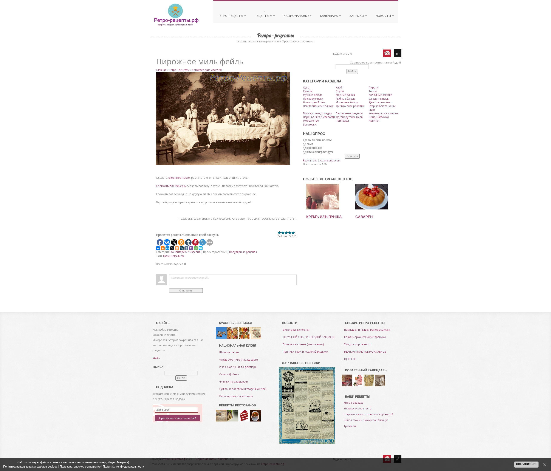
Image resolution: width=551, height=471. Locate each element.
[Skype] (201, 248)
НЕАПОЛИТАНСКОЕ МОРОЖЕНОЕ (365, 351)
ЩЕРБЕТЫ (350, 359)
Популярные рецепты (243, 252)
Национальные (296, 16)
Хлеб (339, 87)
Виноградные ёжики (296, 330)
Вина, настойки (379, 117)
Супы (306, 87)
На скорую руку (313, 99)
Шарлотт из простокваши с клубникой (368, 414)
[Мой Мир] (167, 248)
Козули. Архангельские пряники (365, 337)
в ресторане (314, 148)
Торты (373, 91)
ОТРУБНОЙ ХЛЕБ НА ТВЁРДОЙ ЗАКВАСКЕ (309, 337)
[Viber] (191, 248)
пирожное (177, 255)
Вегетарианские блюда (318, 106)
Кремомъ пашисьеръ (171, 186)
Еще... (156, 357)
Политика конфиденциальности (123, 466)
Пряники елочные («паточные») (303, 344)
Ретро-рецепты (231, 16)
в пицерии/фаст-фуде (320, 152)
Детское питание (379, 102)
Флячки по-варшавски (233, 381)
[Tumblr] (186, 248)
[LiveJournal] (182, 248)
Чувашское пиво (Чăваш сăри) (238, 359)
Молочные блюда (347, 102)
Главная (161, 70)
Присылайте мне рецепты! (177, 418)
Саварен (364, 217)
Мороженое (311, 120)
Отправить (186, 290)
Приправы (342, 120)
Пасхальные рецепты (349, 113)
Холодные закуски (380, 95)
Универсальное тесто (357, 408)
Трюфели (350, 426)
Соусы (340, 91)
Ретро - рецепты (179, 70)
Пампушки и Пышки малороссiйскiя (367, 330)
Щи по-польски (229, 352)
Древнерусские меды (349, 117)
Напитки (374, 120)
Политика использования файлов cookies (30, 466)
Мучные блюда (312, 95)
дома (309, 144)
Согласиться (526, 464)
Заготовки (309, 124)
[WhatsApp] (196, 248)
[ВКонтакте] (158, 248)
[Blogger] (177, 248)
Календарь (329, 16)
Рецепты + (264, 16)
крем (166, 255)
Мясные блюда (345, 95)
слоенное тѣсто (179, 178)
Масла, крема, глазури (317, 113)
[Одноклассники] (163, 248)
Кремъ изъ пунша (324, 217)
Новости (384, 16)
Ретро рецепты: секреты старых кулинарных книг (176, 14)
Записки (357, 16)
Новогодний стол (314, 102)
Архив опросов (329, 160)
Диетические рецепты (350, 106)
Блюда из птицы (379, 99)
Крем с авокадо (354, 402)
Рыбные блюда (345, 99)
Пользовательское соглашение (80, 466)
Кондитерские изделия (207, 70)
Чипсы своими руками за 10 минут (366, 420)
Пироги (373, 87)
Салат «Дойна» (229, 374)
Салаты (307, 91)
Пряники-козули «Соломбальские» (305, 351)
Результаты (310, 160)
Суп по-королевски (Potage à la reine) (242, 389)
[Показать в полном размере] (226, 118)
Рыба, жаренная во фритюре (238, 367)
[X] (172, 248)
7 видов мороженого (357, 344)
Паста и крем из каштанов (236, 396)
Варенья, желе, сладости (319, 117)
